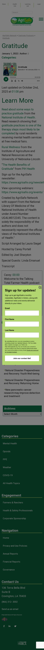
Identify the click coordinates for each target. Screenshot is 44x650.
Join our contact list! (22, 358)
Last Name (9, 330)
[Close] (39, 287)
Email (7, 308)
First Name (9, 319)
